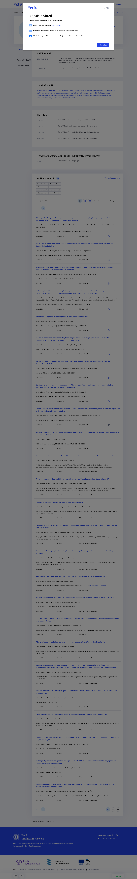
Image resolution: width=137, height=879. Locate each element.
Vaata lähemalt (56, 25)
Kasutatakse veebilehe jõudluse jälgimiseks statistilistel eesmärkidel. (62, 36)
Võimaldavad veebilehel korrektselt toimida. (55, 31)
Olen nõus (103, 45)
